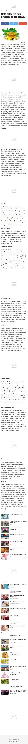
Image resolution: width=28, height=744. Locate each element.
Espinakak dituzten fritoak (16, 686)
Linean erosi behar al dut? (16, 514)
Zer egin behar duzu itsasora (17, 534)
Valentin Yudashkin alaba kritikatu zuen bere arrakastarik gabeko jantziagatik (18, 692)
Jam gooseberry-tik (15, 635)
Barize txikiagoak (14, 615)
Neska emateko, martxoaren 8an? (18, 554)
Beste (2, 10)
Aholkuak (6, 10)
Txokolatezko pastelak (15, 591)
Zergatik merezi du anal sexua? (18, 608)
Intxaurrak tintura (14, 679)
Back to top (14, 737)
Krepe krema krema (15, 622)
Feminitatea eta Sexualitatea (17, 602)
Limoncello (13, 659)
